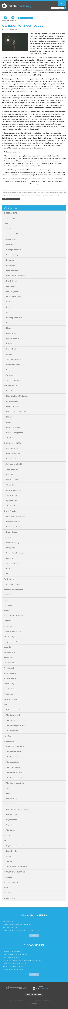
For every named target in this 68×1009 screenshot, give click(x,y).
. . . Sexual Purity (10, 349)
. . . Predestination (11, 814)
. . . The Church (9, 506)
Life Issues (8, 223)
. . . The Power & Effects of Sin (16, 867)
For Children (9, 579)
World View (8, 893)
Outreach (7, 537)
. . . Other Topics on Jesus (14, 746)
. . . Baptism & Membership (14, 516)
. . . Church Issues (10, 485)
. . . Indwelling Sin (11, 851)
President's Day (10, 668)
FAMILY (7, 569)
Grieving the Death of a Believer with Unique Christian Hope (22, 960)
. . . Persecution (10, 333)
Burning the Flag (8, 921)
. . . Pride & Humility (11, 339)
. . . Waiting (8, 370)
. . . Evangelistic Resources (14, 553)
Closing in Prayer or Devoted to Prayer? (15, 954)
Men (5, 600)
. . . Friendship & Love (12, 297)
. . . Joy (6, 312)
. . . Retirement (9, 344)
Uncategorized (9, 898)
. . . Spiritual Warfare (12, 359)
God (5, 705)
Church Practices (10, 511)
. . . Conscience (9, 239)
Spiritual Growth (10, 386)
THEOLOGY (8, 694)
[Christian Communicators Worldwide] (16, 987)
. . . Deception (9, 260)
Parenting (8, 605)
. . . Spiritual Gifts (11, 501)
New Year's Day (10, 663)
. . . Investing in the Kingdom (15, 412)
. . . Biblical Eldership (12, 454)
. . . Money (8, 328)
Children (7, 574)
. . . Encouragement (11, 291)
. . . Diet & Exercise (11, 281)
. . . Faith (7, 794)
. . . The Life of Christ (12, 767)
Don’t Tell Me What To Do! (11, 957)
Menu (62, 4)
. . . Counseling (9, 244)
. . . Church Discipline (12, 522)
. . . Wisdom (8, 375)
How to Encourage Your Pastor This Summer (17, 924)
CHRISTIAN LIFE (10, 213)
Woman (7, 610)
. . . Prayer (8, 422)
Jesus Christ (9, 741)
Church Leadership (11, 448)
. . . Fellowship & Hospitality (15, 276)
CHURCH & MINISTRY (12, 443)
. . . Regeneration (10, 820)
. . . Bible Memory (10, 391)
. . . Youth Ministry (11, 469)
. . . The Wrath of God (12, 731)
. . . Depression (9, 265)
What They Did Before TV (11, 927)
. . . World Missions (11, 563)
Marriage (7, 595)
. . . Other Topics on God (13, 710)
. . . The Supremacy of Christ (15, 783)
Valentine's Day (10, 689)
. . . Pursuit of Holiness (12, 427)
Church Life (8, 475)
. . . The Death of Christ (13, 757)
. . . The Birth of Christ (12, 752)
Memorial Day (9, 652)
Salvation (8, 788)
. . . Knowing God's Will (13, 318)
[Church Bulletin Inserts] (16, 5)
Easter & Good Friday (12, 631)
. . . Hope (7, 307)
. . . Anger (7, 229)
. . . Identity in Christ (12, 407)
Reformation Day (10, 673)
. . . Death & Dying (11, 255)
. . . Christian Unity (11, 480)
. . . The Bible (9, 438)
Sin (5, 841)
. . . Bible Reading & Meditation (16, 396)
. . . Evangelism (9, 548)
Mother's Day (9, 658)
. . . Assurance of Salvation (14, 234)
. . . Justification (10, 804)
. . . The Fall (8, 862)
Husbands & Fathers (12, 584)
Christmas (8, 626)
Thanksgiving (9, 684)
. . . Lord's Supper (11, 532)
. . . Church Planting (11, 543)
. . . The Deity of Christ (12, 762)
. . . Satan (7, 856)
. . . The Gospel (9, 830)
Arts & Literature (11, 882)
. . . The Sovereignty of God (14, 726)
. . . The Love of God (11, 720)
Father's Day (9, 637)
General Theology (11, 699)
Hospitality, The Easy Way (11, 951)
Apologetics (8, 877)
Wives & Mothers (11, 678)
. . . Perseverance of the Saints (16, 809)
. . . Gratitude (9, 302)
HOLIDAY (7, 621)
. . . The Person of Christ (13, 773)
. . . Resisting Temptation (13, 433)
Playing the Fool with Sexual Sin (13, 969)
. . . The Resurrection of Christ (15, 778)
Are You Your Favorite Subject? (13, 966)
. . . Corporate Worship (13, 527)
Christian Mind (9, 218)
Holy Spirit (8, 736)
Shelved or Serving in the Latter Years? (15, 963)
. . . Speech (8, 354)
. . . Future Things (10, 799)
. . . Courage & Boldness (13, 250)
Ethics (6, 888)
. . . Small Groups (10, 495)
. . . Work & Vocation (12, 380)
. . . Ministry (8, 558)
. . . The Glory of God (12, 715)
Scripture (7, 835)
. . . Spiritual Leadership (13, 464)
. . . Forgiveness (10, 286)
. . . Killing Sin (9, 417)
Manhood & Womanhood (13, 590)
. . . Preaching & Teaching (13, 459)
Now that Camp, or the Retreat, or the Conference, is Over (22, 930)
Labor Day (8, 647)
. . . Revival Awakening (12, 490)
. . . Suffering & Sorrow (13, 365)
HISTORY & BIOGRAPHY (13, 616)
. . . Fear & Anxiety (11, 271)
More (34, 935)
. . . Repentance (10, 825)
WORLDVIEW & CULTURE (14, 872)
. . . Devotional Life (11, 401)
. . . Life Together (10, 323)
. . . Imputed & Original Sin (14, 846)
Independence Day (11, 642)
